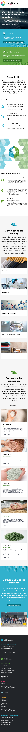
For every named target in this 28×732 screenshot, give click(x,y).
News (2, 699)
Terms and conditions (6, 655)
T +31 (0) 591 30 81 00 (7, 720)
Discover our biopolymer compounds (12, 60)
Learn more (13, 405)
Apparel (3, 683)
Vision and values (5, 702)
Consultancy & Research (7, 646)
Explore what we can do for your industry (13, 42)
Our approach (4, 703)
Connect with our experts (14, 605)
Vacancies (3, 706)
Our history (4, 700)
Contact (3, 705)
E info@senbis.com (6, 722)
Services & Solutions (6, 648)
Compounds (4, 665)
